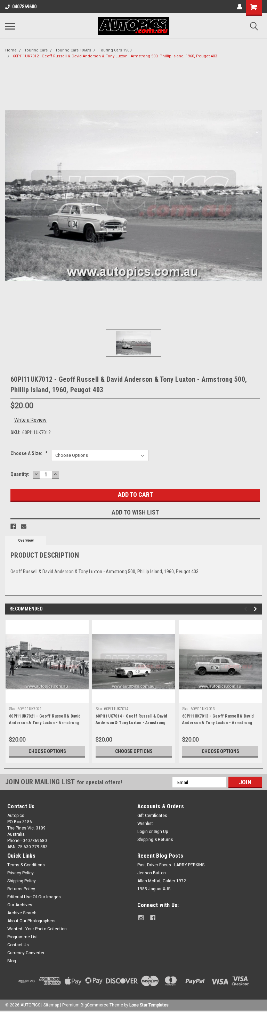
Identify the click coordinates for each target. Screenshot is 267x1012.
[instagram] (141, 917)
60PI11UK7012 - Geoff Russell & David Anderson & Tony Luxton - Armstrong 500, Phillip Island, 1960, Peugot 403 (115, 56)
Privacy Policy (20, 873)
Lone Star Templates (149, 1005)
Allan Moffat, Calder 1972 (161, 881)
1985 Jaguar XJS (153, 888)
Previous (246, 609)
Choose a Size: (29, 453)
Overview (26, 540)
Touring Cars (36, 50)
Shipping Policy (21, 881)
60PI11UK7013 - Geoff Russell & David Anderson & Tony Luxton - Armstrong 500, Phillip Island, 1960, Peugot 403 (218, 720)
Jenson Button (151, 873)
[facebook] (152, 917)
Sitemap (51, 1005)
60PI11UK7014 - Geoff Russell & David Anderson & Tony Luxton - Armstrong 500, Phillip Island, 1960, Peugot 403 (131, 720)
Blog (11, 960)
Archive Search (22, 912)
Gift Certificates (152, 815)
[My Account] (239, 6)
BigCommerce (94, 1005)
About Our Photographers (31, 920)
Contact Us (18, 944)
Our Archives (19, 904)
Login (142, 831)
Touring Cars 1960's (73, 50)
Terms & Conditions (26, 865)
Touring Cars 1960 (115, 50)
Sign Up (161, 831)
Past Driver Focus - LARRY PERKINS (170, 865)
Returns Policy (21, 888)
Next (256, 609)
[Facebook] (13, 526)
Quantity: (19, 474)
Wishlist (145, 823)
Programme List (22, 936)
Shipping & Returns (155, 839)
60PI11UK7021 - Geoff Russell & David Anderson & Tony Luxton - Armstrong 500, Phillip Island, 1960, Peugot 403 (45, 720)
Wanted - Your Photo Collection (37, 928)
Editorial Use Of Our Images (34, 896)
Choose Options (47, 751)
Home (11, 50)
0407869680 (24, 6)
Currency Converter (25, 952)
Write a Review (30, 420)
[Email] (23, 526)
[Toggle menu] (10, 26)
